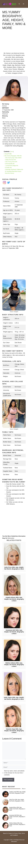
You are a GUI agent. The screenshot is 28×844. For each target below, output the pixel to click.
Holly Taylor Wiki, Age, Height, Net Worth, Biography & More (14, 698)
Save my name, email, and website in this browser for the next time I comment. (14, 773)
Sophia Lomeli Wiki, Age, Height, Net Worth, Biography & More (17, 792)
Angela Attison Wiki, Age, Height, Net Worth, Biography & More (14, 599)
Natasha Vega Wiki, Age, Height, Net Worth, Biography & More (14, 730)
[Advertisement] (14, 42)
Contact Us (11, 833)
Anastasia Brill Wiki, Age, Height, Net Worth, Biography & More (14, 631)
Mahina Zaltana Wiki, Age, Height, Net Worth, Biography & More (14, 664)
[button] (19, 4)
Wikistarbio (11, 538)
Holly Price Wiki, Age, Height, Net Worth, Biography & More (14, 568)
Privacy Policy (17, 833)
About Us (5, 833)
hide (12, 151)
